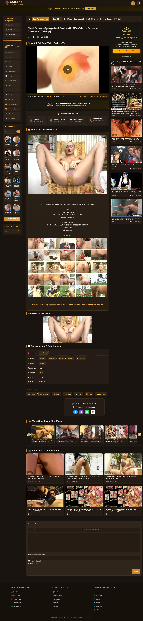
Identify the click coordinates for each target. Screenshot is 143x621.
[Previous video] (29, 434)
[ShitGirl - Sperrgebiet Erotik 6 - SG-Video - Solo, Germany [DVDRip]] (123, 464)
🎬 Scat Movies (15, 595)
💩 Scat (42, 358)
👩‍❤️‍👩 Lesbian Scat (57, 595)
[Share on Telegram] (75, 412)
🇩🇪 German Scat (16, 602)
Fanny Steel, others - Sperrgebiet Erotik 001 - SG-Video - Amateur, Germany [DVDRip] (83, 477)
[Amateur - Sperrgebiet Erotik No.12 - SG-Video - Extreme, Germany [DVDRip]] (123, 496)
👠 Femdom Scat (16, 599)
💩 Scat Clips (15, 592)
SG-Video (31, 394)
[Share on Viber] (81, 412)
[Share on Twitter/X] (93, 412)
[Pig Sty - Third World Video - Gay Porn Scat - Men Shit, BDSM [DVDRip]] (42, 432)
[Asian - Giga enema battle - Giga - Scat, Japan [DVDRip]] (126, 154)
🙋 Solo (70, 358)
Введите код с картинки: (36, 554)
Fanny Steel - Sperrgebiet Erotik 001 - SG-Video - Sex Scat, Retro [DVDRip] (44, 477)
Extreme (51, 358)
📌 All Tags (55, 606)
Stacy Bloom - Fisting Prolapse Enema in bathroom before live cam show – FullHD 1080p (126, 218)
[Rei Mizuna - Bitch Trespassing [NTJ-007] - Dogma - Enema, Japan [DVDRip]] (116, 432)
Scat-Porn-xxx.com (40, 19)
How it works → (126, 56)
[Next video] (139, 434)
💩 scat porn (9, 231)
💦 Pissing (97, 599)
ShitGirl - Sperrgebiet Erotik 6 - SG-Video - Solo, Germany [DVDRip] (122, 477)
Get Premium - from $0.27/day (126, 51)
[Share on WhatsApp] (87, 412)
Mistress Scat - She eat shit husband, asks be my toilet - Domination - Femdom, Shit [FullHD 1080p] (126, 138)
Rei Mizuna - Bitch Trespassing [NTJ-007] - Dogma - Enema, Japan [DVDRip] (115, 441)
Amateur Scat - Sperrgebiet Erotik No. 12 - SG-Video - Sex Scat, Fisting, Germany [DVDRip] (84, 510)
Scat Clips (57, 19)
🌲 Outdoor (97, 610)
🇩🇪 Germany (80, 358)
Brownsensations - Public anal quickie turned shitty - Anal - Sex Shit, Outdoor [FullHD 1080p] (66, 441)
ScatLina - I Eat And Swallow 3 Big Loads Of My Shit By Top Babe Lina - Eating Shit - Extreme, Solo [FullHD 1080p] (126, 192)
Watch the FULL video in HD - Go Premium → (93, 96)
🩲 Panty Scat (98, 606)
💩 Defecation (98, 595)
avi (40, 372)
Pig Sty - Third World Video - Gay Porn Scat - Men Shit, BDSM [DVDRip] (42, 441)
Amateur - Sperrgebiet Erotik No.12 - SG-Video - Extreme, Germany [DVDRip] (122, 510)
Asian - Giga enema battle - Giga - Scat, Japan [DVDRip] (125, 165)
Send (136, 571)
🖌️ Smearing (56, 599)
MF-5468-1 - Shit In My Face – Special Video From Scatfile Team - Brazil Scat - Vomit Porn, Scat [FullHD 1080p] (91, 442)
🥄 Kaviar (96, 592)
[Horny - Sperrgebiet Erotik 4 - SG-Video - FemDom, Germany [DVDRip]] (45, 496)
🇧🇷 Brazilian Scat (16, 606)
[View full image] (67, 329)
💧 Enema (55, 602)
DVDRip (42, 363)
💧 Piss (61, 358)
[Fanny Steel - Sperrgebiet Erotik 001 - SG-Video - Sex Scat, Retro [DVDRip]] (45, 464)
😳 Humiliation (56, 592)
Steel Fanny (43, 353)
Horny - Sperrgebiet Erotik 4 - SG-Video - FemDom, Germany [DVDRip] (44, 510)
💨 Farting (97, 602)
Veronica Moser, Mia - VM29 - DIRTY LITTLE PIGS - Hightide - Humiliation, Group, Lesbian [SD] (126, 85)
